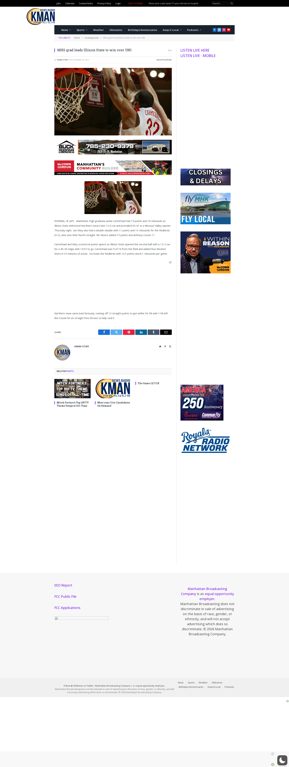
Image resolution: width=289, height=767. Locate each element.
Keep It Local (171, 30)
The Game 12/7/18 (148, 383)
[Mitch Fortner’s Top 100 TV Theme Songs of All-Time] (72, 388)
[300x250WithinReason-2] (205, 272)
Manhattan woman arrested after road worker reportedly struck (158, 5)
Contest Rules (86, 3)
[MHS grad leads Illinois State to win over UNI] (113, 134)
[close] (145, 753)
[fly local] (205, 223)
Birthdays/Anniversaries (142, 30)
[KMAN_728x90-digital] (113, 174)
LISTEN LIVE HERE (195, 50)
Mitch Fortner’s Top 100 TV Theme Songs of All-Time (73, 404)
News (64, 30)
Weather (98, 30)
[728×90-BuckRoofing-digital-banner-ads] (113, 153)
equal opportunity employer (150, 685)
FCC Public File (65, 596)
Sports (81, 30)
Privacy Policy (104, 3)
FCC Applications (67, 607)
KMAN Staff (62, 59)
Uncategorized (164, 59)
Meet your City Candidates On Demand (113, 404)
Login (118, 3)
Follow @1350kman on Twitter (78, 685)
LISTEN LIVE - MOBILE (198, 55)
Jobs (59, 3)
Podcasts (193, 30)
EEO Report (63, 585)
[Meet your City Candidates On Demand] (113, 388)
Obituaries (115, 30)
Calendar (70, 3)
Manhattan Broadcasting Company (112, 685)
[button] (282, 760)
